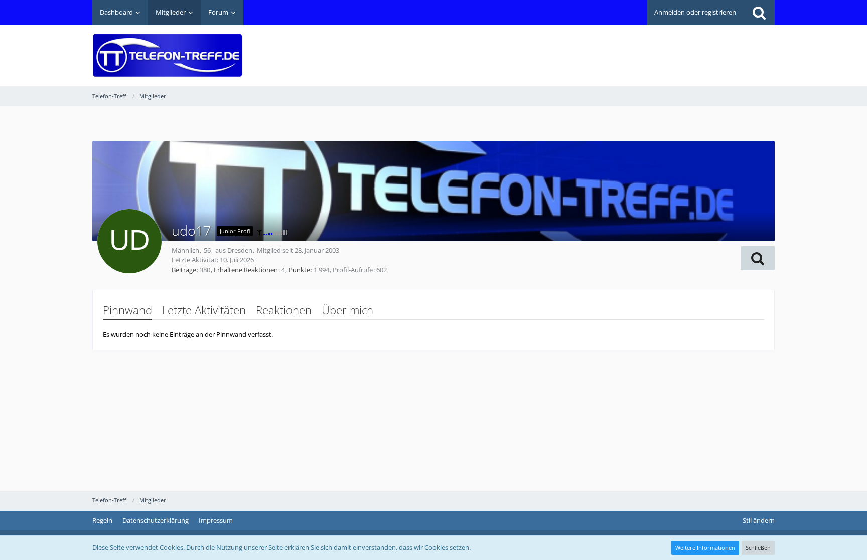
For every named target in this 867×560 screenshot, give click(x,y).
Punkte (299, 269)
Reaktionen (284, 309)
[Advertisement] (592, 48)
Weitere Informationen (705, 547)
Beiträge (184, 269)
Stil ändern (759, 520)
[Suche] (759, 12)
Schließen (758, 547)
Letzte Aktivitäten (204, 309)
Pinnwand (127, 309)
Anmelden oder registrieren (695, 12)
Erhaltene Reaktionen (246, 269)
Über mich (347, 309)
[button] (758, 258)
